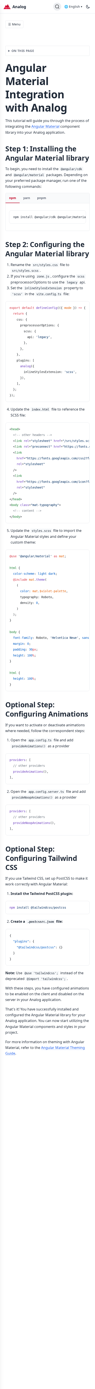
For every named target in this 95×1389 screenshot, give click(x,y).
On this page (22, 51)
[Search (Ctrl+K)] (57, 7)
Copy (78, 215)
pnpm (41, 198)
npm (12, 198)
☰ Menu (14, 24)
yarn (26, 198)
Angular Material (45, 126)
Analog (19, 6)
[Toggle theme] (87, 6)
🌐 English (73, 6)
